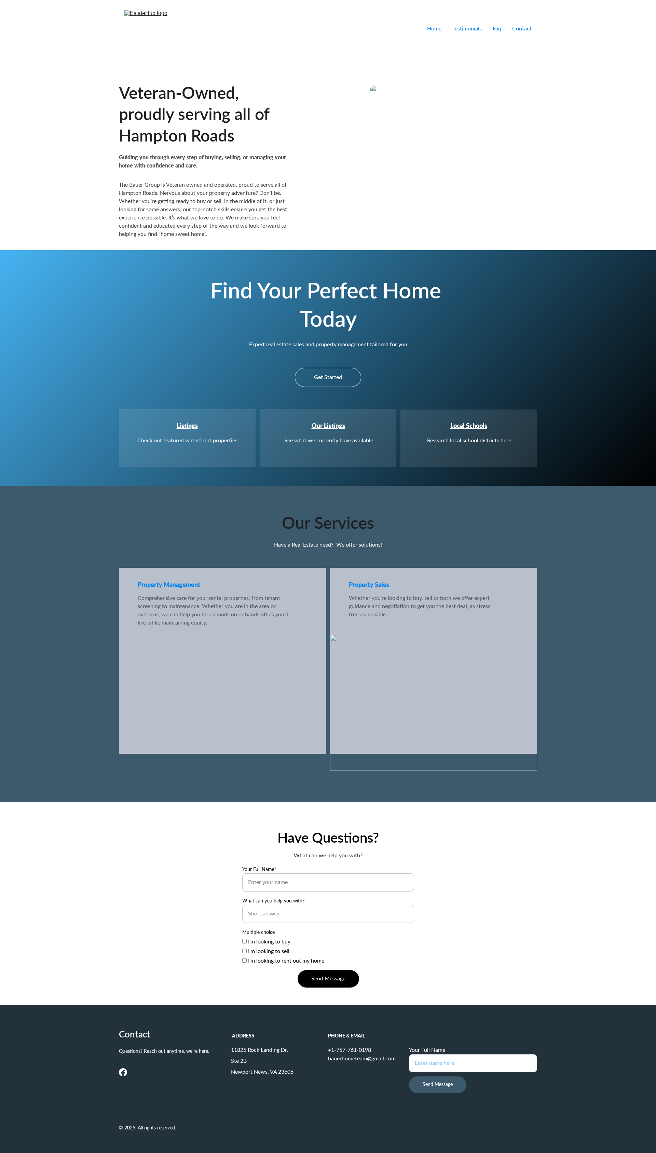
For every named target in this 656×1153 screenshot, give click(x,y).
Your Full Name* (259, 869)
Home (434, 28)
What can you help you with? (273, 901)
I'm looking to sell (268, 951)
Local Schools (468, 426)
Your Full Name (427, 1050)
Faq (497, 28)
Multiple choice (258, 932)
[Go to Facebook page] (123, 1072)
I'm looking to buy (268, 941)
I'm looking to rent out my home (285, 961)
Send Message (328, 978)
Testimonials (467, 28)
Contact (522, 28)
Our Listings (328, 426)
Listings (187, 426)
